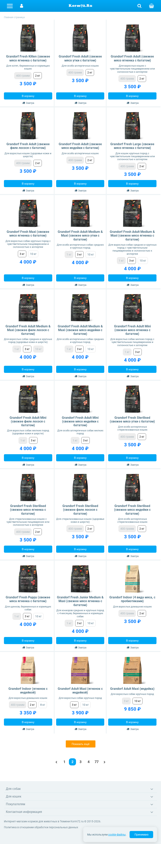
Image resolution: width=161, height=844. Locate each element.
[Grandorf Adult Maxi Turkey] (132, 670)
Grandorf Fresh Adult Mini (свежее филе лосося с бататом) (28, 421)
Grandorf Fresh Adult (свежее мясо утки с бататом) (80, 58)
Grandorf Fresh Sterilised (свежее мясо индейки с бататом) (132, 509)
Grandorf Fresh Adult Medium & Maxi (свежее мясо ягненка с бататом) (132, 235)
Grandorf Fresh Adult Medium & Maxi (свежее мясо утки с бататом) (80, 235)
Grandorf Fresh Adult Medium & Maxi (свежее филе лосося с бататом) (28, 330)
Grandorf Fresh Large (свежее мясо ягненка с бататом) (132, 146)
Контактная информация (24, 811)
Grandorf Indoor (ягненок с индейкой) (28, 690)
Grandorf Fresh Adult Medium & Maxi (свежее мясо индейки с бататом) (80, 330)
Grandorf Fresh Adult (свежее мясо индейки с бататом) (80, 146)
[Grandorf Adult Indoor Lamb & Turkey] (28, 670)
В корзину (28, 95)
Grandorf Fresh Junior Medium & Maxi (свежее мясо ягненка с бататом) (80, 601)
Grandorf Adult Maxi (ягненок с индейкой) (80, 690)
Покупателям (15, 804)
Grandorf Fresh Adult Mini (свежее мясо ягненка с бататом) (132, 330)
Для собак (13, 788)
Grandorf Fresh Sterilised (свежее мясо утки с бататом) (132, 419)
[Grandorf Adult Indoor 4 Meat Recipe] (132, 579)
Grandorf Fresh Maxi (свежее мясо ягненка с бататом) (28, 233)
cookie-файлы (117, 834)
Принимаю (141, 834)
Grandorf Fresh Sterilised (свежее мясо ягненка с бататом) (28, 509)
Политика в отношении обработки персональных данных (41, 827)
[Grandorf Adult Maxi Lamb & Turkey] (80, 670)
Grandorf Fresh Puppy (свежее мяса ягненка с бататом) (28, 599)
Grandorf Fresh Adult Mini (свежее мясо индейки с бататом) (80, 421)
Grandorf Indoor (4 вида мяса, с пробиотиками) (132, 599)
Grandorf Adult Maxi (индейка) (132, 689)
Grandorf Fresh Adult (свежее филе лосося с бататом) (28, 146)
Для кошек (13, 796)
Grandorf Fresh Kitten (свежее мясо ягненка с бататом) (28, 58)
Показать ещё (81, 744)
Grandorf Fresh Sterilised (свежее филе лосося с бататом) (80, 509)
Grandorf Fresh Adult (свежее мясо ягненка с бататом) (132, 58)
